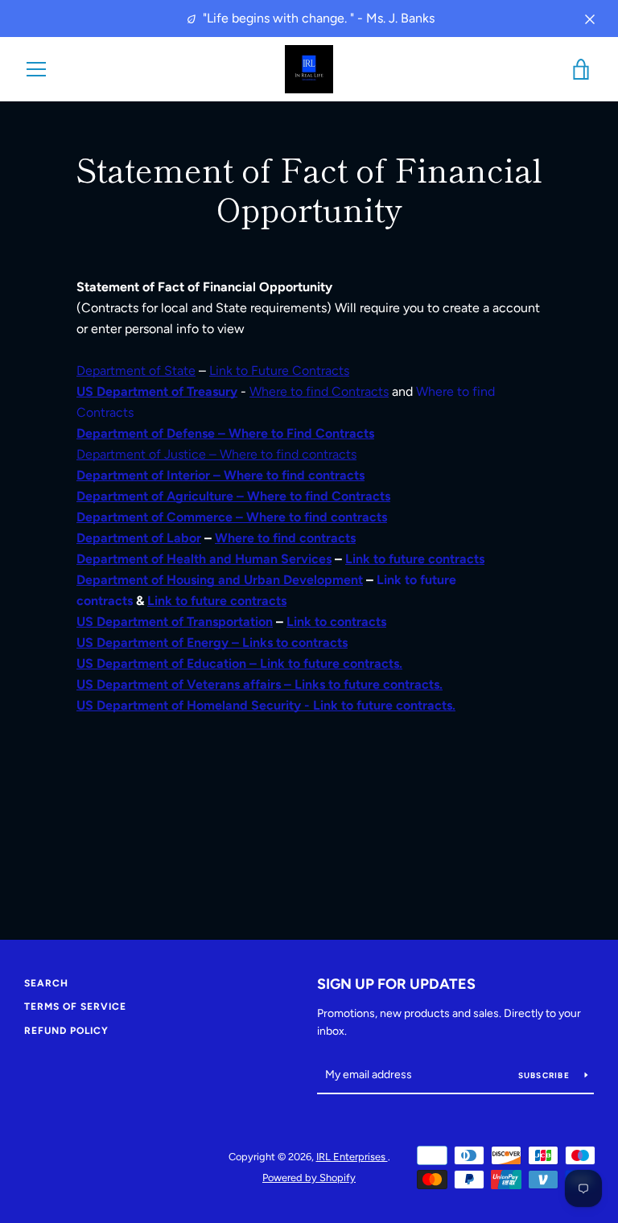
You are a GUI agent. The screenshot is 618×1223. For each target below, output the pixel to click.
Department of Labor (138, 538)
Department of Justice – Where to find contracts (216, 454)
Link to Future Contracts (279, 370)
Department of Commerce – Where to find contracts (231, 517)
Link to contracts (336, 621)
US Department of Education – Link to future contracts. (239, 663)
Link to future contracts (414, 558)
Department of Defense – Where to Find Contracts (225, 433)
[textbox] (309, 287)
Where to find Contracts (319, 391)
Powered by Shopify (309, 1178)
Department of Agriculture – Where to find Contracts (233, 496)
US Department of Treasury (156, 391)
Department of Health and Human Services (204, 558)
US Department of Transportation (174, 621)
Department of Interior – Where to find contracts (220, 475)
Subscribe (545, 1075)
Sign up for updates (396, 984)
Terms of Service (75, 1006)
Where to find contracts (285, 538)
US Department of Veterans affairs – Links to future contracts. (259, 684)
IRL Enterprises (352, 1157)
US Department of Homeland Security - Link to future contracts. (265, 705)
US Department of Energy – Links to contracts (212, 642)
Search (46, 983)
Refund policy (66, 1030)
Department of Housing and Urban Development (219, 579)
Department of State (136, 370)
